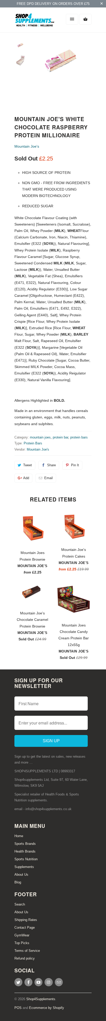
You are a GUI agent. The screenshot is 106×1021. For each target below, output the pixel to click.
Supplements (24, 867)
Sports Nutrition (26, 859)
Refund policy (24, 958)
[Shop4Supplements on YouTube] (38, 982)
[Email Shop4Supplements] (59, 982)
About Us (21, 874)
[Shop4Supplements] (35, 21)
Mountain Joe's (26, 146)
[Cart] (85, 19)
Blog (17, 882)
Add (26, 478)
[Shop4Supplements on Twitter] (18, 982)
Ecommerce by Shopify (46, 1008)
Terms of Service (27, 951)
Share (51, 465)
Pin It (75, 465)
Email (48, 478)
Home (18, 836)
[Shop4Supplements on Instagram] (48, 982)
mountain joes (40, 437)
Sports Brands (25, 844)
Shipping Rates (25, 920)
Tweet (27, 465)
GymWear (21, 935)
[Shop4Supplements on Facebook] (28, 982)
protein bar (60, 437)
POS (18, 1008)
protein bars (79, 437)
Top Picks (21, 943)
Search (19, 904)
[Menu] (72, 19)
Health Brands (25, 851)
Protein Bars (33, 443)
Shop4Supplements (40, 999)
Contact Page (24, 927)
